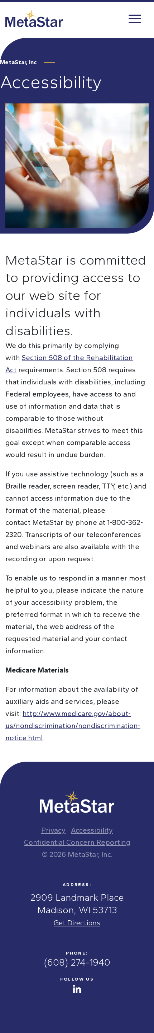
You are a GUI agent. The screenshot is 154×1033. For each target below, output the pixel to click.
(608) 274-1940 (77, 962)
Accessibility (92, 830)
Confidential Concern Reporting (77, 842)
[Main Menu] (134, 18)
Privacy (53, 830)
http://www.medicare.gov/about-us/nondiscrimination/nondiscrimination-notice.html (72, 725)
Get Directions (77, 923)
